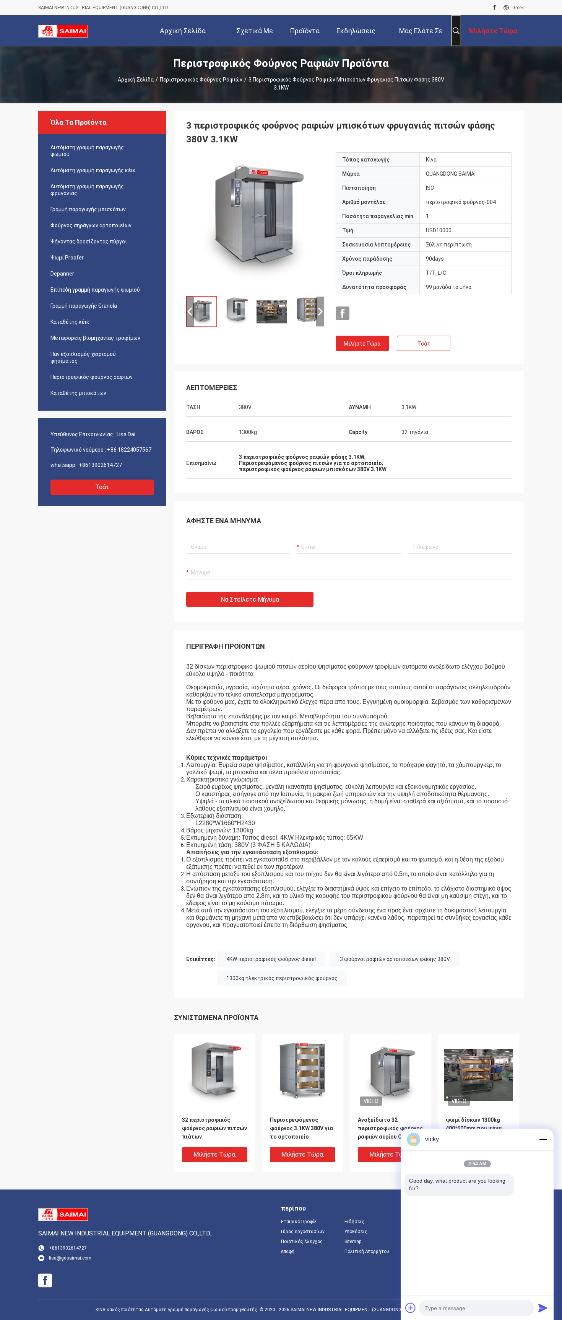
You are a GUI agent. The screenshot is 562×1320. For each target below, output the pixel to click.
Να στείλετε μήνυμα (250, 599)
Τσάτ (102, 487)
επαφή (287, 1251)
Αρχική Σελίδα (136, 80)
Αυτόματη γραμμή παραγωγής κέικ (93, 170)
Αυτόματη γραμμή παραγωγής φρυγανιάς (87, 189)
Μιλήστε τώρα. (363, 344)
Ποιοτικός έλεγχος (302, 1241)
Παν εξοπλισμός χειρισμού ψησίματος (83, 357)
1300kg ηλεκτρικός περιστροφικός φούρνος (282, 978)
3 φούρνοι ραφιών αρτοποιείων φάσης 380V (395, 959)
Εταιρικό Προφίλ (299, 1221)
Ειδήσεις (354, 1221)
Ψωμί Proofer (67, 258)
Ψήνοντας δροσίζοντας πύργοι (88, 241)
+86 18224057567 (129, 450)
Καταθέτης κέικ (69, 322)
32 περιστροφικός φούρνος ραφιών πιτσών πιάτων (214, 1128)
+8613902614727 (100, 465)
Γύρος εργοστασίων (303, 1231)
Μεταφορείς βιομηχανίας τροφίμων (95, 338)
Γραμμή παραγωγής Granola (83, 306)
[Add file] (410, 1307)
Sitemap (352, 1241)
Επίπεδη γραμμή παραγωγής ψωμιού (95, 290)
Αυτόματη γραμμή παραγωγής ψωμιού (87, 150)
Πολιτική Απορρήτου (366, 1251)
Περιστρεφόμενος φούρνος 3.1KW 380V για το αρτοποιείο (301, 1128)
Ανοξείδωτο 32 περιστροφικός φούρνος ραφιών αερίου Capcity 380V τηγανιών (390, 1129)
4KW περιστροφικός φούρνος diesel (271, 959)
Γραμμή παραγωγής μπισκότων (88, 209)
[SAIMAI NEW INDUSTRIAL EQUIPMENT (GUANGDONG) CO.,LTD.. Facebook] (494, 7)
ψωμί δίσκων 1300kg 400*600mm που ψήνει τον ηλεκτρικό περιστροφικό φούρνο (475, 1129)
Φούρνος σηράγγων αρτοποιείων (91, 225)
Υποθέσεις (355, 1231)
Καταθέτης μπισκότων (78, 393)
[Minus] (542, 1139)
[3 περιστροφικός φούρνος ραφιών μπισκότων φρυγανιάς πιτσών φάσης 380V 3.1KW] (255, 221)
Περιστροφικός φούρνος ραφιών (201, 80)
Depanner (62, 274)
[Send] (543, 1307)
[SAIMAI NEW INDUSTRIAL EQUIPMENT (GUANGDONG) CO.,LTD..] (63, 31)
